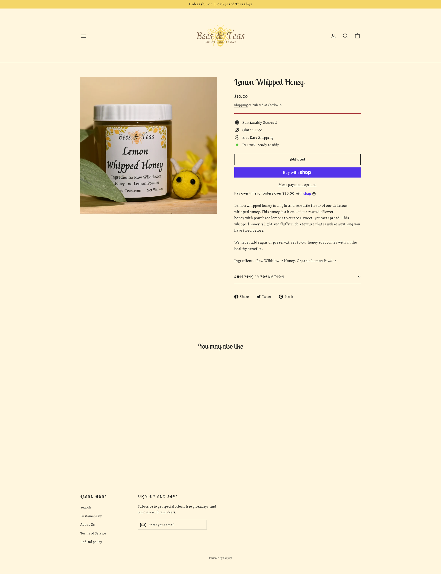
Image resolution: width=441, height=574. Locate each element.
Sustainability (91, 516)
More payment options (297, 184)
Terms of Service (93, 533)
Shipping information (259, 277)
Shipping (241, 105)
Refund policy (91, 541)
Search (85, 507)
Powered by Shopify (220, 558)
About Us (87, 524)
